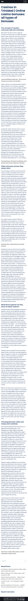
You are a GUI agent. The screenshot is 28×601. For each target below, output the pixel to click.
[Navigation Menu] (25, 1)
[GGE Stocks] (2, 1)
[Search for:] (14, 561)
